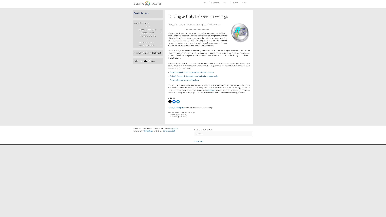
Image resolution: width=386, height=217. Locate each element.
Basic (205, 3)
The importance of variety (178, 115)
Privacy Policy (198, 141)
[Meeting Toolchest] (148, 3)
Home (147, 27)
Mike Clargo (148, 131)
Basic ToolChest (147, 33)
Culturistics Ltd (169, 131)
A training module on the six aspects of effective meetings (192, 72)
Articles (235, 3)
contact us (211, 90)
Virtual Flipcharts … (147, 42)
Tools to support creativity (178, 117)
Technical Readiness (147, 36)
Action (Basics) (174, 112)
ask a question (173, 129)
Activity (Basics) (185, 112)
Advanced (215, 3)
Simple (192, 112)
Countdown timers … (147, 45)
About (225, 3)
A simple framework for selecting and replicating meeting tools (194, 76)
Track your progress (176, 107)
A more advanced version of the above (184, 80)
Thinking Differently (147, 30)
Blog (244, 3)
